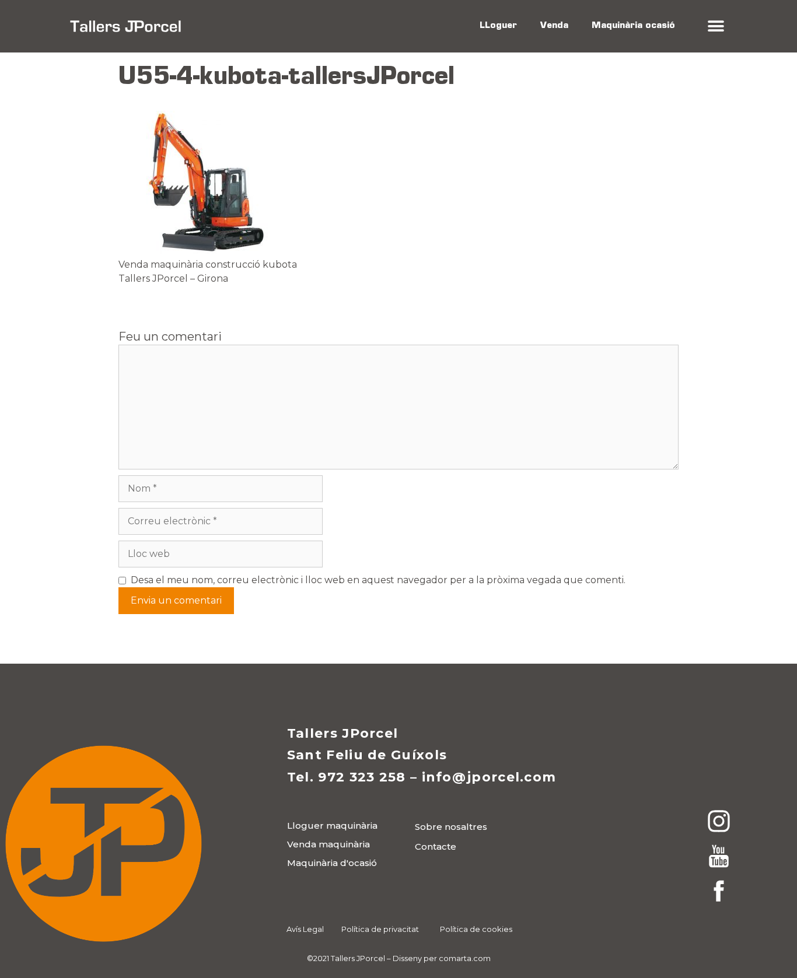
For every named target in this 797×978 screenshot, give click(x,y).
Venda (554, 26)
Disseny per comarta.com (442, 958)
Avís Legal (305, 929)
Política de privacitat (380, 929)
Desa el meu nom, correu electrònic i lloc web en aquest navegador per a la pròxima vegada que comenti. (378, 580)
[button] (715, 26)
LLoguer (498, 26)
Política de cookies (476, 929)
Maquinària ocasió (633, 26)
